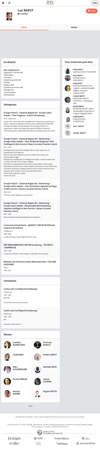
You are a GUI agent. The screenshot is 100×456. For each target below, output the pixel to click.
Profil (24, 27)
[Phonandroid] (86, 443)
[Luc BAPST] (9, 15)
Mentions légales (87, 425)
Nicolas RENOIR (20, 379)
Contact (23, 425)
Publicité (29, 425)
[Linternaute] (62, 438)
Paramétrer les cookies (72, 425)
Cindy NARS (18, 354)
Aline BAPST (78, 69)
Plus (30, 406)
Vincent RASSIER (16, 392)
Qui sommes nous (13, 425)
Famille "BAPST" (79, 133)
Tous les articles (37, 427)
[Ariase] (62, 443)
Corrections (47, 427)
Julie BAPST (77, 83)
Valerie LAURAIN (47, 380)
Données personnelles (57, 425)
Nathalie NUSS (50, 367)
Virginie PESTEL (50, 391)
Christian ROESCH (47, 343)
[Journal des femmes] (14, 438)
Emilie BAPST (78, 116)
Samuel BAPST (79, 96)
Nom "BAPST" (79, 126)
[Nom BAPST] (68, 126)
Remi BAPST (78, 75)
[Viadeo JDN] (38, 443)
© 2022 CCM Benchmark (60, 427)
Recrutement (38, 425)
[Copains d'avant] (14, 443)
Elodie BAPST (78, 106)
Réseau (74, 27)
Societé (46, 425)
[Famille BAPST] (68, 133)
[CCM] (38, 438)
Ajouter (93, 11)
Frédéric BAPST (50, 354)
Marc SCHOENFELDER (20, 368)
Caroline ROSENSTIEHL (19, 343)
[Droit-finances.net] (86, 438)
